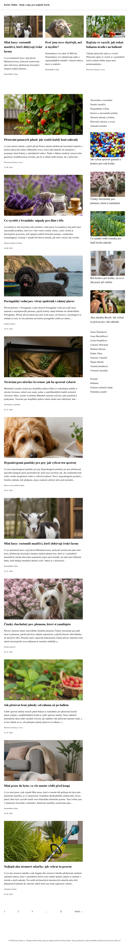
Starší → (79, 911)
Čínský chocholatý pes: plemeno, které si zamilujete (37, 624)
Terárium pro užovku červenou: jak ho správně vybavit (40, 382)
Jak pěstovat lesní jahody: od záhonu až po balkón (36, 705)
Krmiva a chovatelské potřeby (14, 485)
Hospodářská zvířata (11, 74)
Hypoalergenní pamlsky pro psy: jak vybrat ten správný (40, 462)
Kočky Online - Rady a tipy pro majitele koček (27, 5)
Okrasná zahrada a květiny (13, 243)
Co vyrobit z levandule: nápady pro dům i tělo (33, 220)
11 (61, 911)
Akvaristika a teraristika (12, 404)
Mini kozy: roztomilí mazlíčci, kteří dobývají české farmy (23, 47)
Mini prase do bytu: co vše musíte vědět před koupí (37, 785)
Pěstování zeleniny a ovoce (95, 70)
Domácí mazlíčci (9, 324)
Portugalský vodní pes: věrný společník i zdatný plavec (39, 301)
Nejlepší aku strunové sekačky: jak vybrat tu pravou (38, 866)
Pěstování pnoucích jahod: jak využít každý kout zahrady (41, 139)
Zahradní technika (10, 889)
